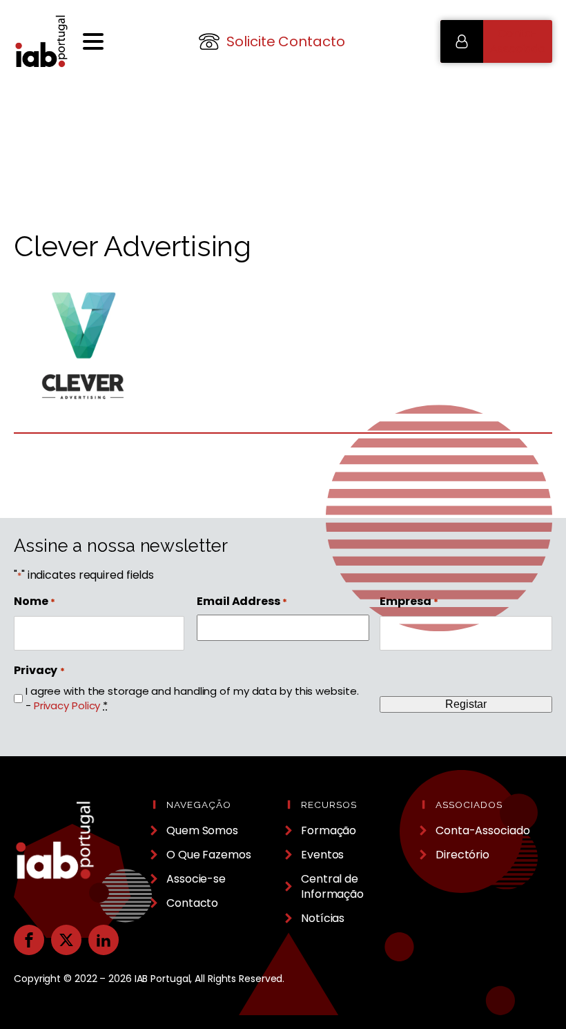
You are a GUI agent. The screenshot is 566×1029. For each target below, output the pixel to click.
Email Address (242, 601)
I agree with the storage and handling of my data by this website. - (192, 698)
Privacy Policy (67, 705)
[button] (496, 41)
